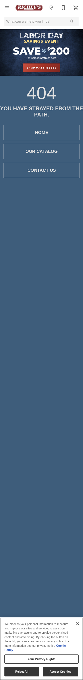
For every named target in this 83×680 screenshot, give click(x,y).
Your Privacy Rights (41, 659)
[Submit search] (72, 22)
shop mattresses (41, 67)
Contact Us (41, 170)
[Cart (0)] (76, 7)
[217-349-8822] (63, 7)
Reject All (22, 671)
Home (41, 132)
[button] (7, 7)
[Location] (51, 7)
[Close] (78, 624)
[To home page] (29, 8)
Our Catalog (41, 151)
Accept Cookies (60, 671)
